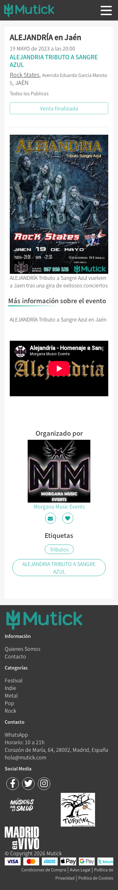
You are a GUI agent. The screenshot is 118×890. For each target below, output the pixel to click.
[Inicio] (34, 10)
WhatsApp (16, 734)
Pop (9, 703)
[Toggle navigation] (106, 10)
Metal (11, 695)
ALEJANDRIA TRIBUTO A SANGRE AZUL (59, 567)
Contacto (15, 656)
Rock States (24, 74)
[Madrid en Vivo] (78, 809)
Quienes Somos (22, 648)
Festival (13, 680)
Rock (10, 710)
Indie (10, 688)
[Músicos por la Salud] (22, 805)
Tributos (59, 549)
